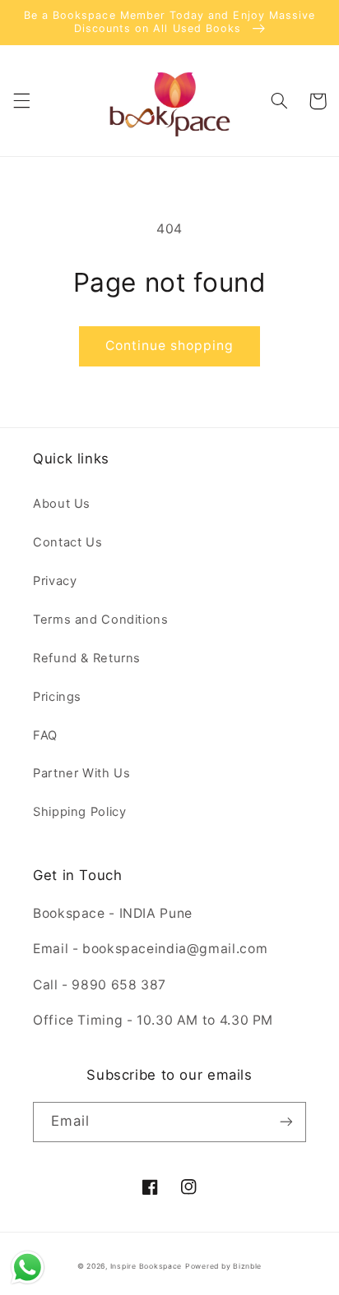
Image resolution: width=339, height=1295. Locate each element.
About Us (62, 503)
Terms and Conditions (101, 619)
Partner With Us (81, 773)
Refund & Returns (87, 658)
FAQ (45, 735)
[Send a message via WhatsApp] (27, 1267)
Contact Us (67, 542)
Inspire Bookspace (146, 1266)
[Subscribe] (286, 1122)
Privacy (55, 581)
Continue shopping (170, 345)
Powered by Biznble (223, 1266)
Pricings (57, 696)
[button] (21, 101)
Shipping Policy (79, 811)
